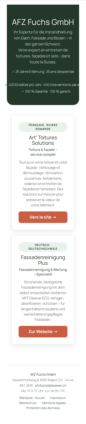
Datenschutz (28, 403)
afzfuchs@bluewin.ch (50, 385)
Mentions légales (54, 403)
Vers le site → (43, 217)
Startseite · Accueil (32, 398)
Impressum (58, 398)
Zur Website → (43, 331)
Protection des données (43, 408)
